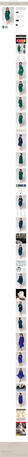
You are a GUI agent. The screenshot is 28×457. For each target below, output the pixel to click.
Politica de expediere (19, 455)
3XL (19, 26)
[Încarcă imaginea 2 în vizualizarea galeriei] (6, 27)
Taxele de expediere (18, 13)
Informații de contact (24, 455)
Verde (17, 20)
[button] (1, 3)
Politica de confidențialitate (13, 454)
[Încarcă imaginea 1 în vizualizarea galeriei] (3, 27)
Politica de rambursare (19, 454)
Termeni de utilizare (24, 454)
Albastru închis (22, 20)
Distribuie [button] (18, 437)
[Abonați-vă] (20, 445)
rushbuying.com (5, 454)
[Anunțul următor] (26, 1)
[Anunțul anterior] (1, 1)
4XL (22, 26)
